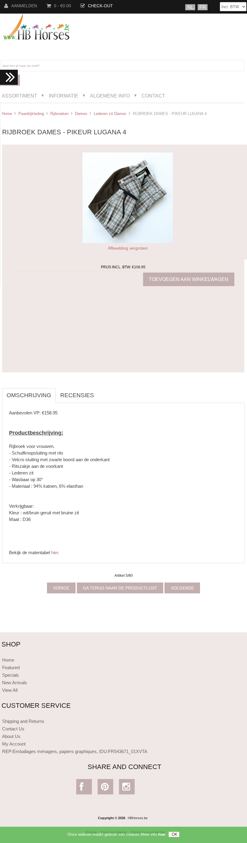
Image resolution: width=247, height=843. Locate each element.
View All (9, 690)
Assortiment (19, 95)
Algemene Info (110, 95)
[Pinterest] (105, 788)
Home (7, 113)
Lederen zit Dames (110, 113)
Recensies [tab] (77, 395)
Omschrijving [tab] (29, 395)
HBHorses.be (138, 818)
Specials (10, 675)
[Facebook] (84, 788)
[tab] (103, 392)
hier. (55, 552)
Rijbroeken (59, 113)
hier (161, 834)
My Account (14, 743)
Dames (81, 113)
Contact (153, 95)
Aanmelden (24, 6)
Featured (11, 667)
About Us (11, 736)
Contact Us (13, 728)
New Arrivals (14, 682)
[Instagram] (127, 788)
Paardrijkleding (31, 113)
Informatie (63, 95)
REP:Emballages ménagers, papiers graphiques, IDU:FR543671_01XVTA (74, 751)
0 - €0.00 (62, 6)
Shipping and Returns (23, 721)
